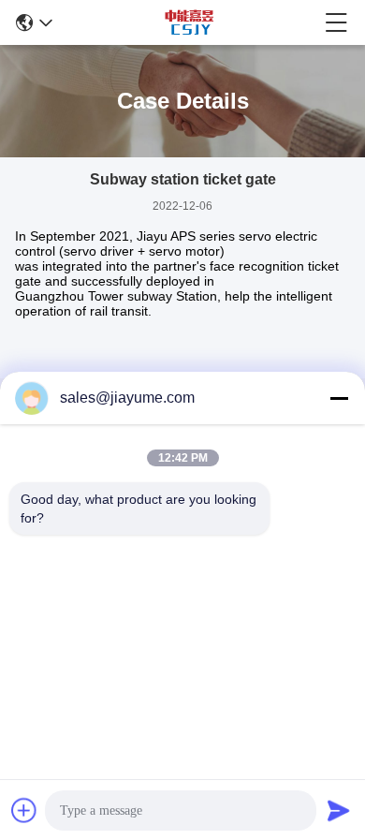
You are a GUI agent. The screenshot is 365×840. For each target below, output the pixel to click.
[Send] (339, 810)
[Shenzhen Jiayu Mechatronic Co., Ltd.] (189, 22)
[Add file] (24, 810)
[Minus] (339, 398)
